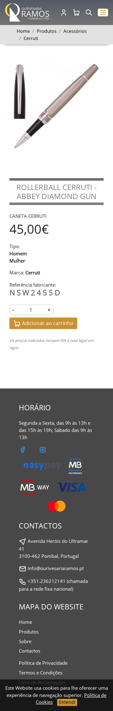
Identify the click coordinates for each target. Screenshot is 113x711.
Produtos (29, 631)
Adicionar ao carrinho (47, 323)
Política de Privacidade (43, 663)
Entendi (67, 702)
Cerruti (31, 38)
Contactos (29, 651)
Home (23, 31)
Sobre (25, 641)
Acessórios (75, 31)
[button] (103, 12)
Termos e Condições (40, 672)
